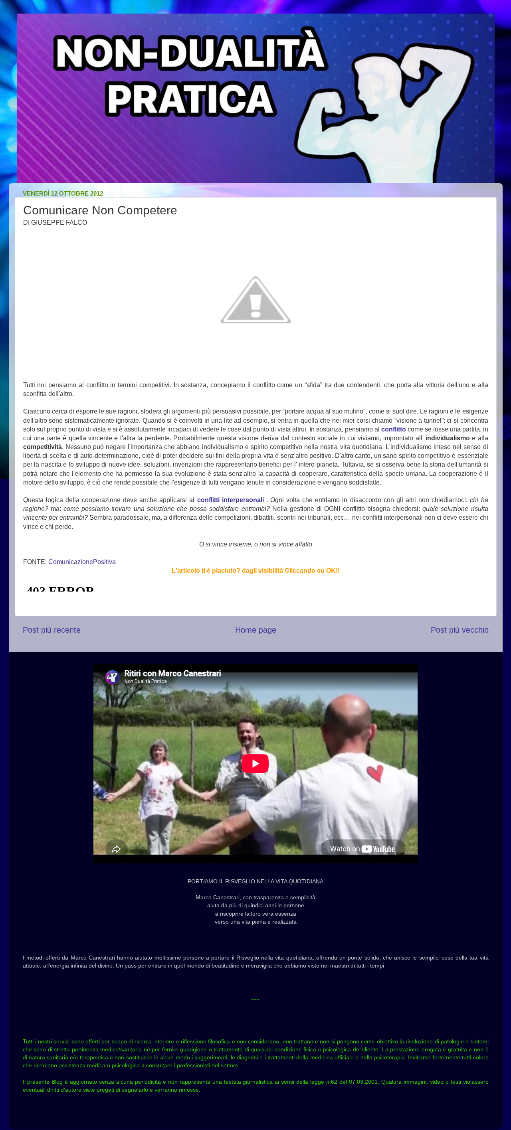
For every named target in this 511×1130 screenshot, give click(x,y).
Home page (255, 629)
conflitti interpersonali (228, 500)
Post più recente (52, 629)
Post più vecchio (460, 629)
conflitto (394, 429)
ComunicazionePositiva (82, 561)
